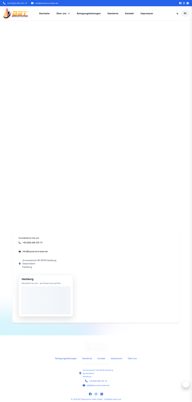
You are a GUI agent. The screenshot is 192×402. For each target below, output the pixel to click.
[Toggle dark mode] (177, 13)
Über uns (132, 358)
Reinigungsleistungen (66, 358)
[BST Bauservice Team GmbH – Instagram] (184, 3)
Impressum (116, 358)
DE (185, 13)
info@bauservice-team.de (46, 3)
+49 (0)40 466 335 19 (17, 3)
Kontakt (101, 358)
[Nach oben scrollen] (185, 384)
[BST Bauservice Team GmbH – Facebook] (180, 3)
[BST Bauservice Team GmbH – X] (188, 3)
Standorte (87, 358)
